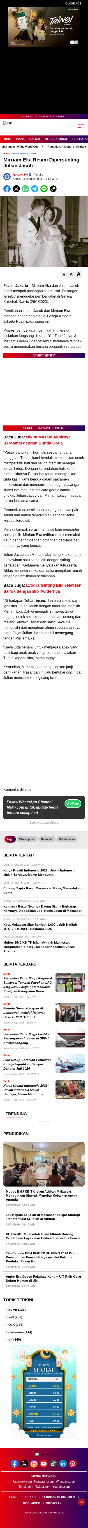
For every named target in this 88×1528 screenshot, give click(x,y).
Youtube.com (61, 1486)
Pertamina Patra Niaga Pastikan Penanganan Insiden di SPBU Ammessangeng (27, 1038)
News (33, 153)
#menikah (47, 839)
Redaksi (30, 1497)
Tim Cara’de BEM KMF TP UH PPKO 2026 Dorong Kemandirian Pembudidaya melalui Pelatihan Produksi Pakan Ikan (43, 1257)
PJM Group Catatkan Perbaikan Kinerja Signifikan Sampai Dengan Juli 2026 (27, 1064)
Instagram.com (44, 1481)
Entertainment (20, 153)
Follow (73, 803)
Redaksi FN (20, 174)
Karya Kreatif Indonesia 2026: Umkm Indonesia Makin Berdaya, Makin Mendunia (26, 1090)
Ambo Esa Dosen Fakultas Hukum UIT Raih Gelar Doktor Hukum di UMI (43, 1278)
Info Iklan (54, 1503)
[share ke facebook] (8, 191)
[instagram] (34, 1466)
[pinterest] (73, 1466)
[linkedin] (63, 1466)
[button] (64, 274)
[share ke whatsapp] (26, 191)
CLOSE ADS (73, 3)
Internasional (56, 139)
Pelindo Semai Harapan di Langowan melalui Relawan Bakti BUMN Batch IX (24, 1013)
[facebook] (15, 1466)
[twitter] (24, 1466)
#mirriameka (67, 839)
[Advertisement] (44, 743)
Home (8, 139)
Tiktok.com (26, 1486)
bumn (17, 1309)
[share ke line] (45, 191)
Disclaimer (31, 1503)
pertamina (20, 1332)
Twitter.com (42, 1486)
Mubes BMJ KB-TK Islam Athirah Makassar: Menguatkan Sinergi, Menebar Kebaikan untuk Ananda (41, 1195)
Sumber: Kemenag (44, 1435)
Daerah (35, 139)
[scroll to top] (82, 1502)
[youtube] (44, 1466)
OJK (15, 1324)
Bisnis (20, 139)
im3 (15, 1317)
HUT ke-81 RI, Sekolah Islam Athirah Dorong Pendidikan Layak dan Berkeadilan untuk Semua (43, 1236)
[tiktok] (53, 1466)
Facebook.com (22, 1481)
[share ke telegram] (35, 191)
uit (14, 1339)
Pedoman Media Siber (58, 1497)
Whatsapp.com (66, 1481)
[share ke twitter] (17, 191)
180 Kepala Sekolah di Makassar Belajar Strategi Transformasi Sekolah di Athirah (43, 1217)
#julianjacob (27, 839)
